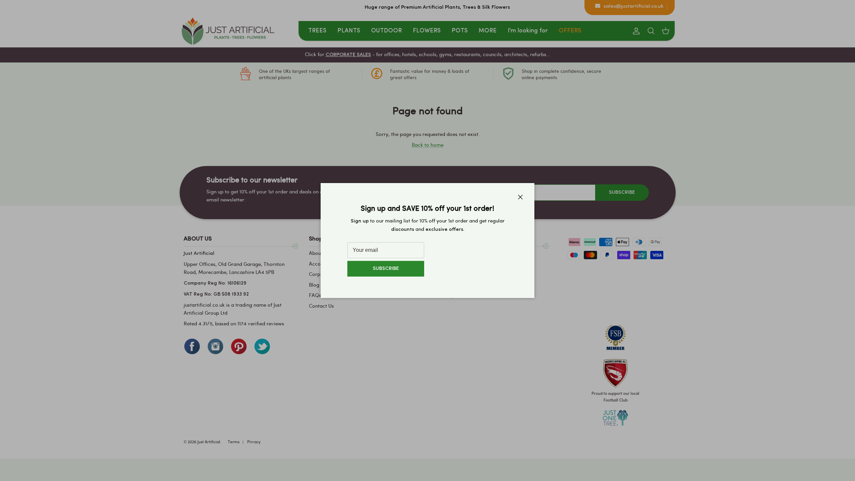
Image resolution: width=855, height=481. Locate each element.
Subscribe (386, 268)
